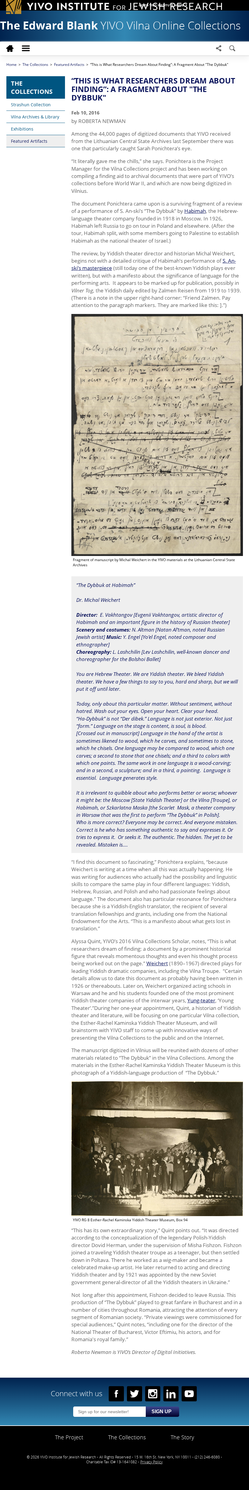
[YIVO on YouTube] (189, 1393)
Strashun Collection (31, 104)
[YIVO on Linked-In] (171, 1393)
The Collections (32, 87)
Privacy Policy (151, 1461)
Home (11, 64)
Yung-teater (201, 1000)
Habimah (195, 210)
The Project (69, 1437)
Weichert (157, 963)
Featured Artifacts (29, 141)
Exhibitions (22, 129)
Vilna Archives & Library (35, 117)
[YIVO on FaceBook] (116, 1393)
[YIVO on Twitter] (134, 1393)
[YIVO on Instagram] (152, 1393)
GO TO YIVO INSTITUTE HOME (161, 5)
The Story (182, 1437)
